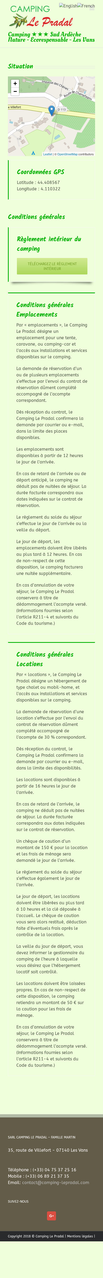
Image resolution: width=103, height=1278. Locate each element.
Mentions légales (80, 1236)
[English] (68, 5)
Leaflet (47, 154)
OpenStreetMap (67, 154)
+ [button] (15, 83)
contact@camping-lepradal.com (55, 1182)
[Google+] (51, 1215)
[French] (86, 5)
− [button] (15, 91)
